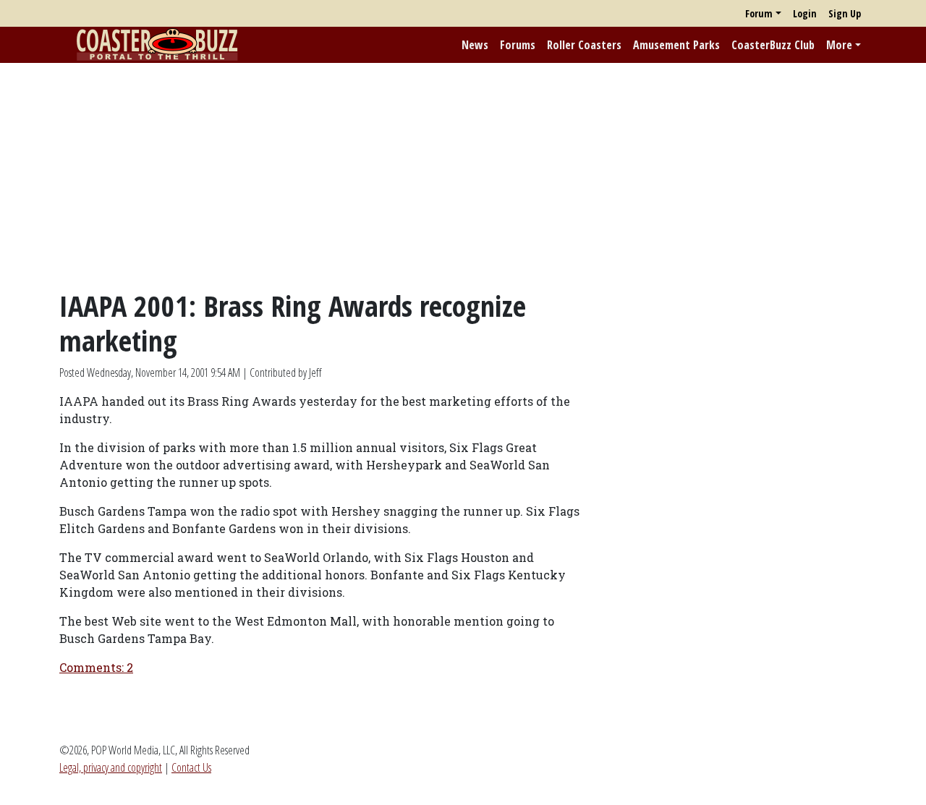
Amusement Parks (676, 45)
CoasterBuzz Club (773, 45)
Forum (759, 13)
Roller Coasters (584, 45)
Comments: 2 (96, 667)
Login (805, 13)
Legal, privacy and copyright (110, 767)
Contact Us (191, 767)
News (475, 45)
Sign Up (844, 13)
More (839, 45)
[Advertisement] (463, 175)
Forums (517, 45)
